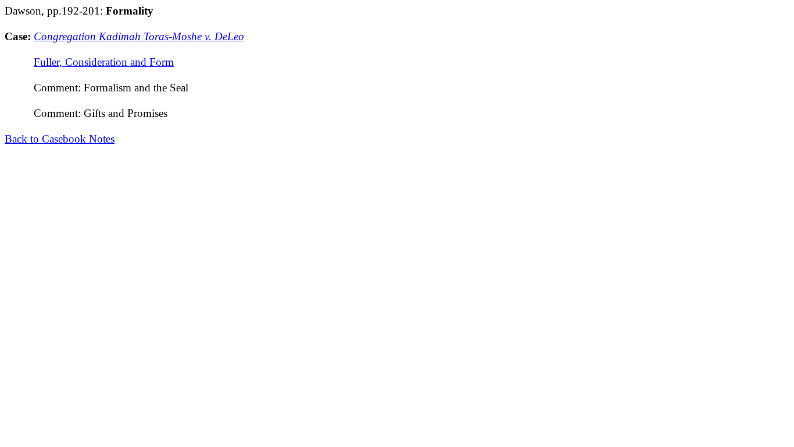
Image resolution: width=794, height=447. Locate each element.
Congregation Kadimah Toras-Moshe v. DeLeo (139, 36)
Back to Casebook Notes (60, 139)
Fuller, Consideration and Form (104, 62)
